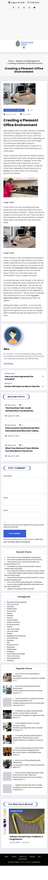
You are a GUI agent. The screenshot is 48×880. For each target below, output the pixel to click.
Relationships (12, 649)
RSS (39, 857)
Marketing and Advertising (16, 636)
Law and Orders (12, 631)
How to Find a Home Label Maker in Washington (24, 557)
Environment (11, 611)
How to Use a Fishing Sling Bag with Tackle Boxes (24, 582)
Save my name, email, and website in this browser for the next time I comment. (23, 526)
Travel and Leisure (13, 656)
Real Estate (11, 647)
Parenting (10, 640)
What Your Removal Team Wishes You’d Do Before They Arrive (22, 449)
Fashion (10, 613)
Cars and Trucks (13, 604)
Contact (14, 857)
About (6, 857)
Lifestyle (9, 633)
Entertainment (12, 609)
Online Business (12, 638)
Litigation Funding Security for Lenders (20, 589)
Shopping (10, 652)
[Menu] (24, 47)
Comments (7, 476)
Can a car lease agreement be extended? (19, 377)
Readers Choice (12, 645)
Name (5, 498)
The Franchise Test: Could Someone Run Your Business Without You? (19, 409)
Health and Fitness (13, 622)
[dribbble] (24, 7)
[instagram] (29, 7)
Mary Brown (11, 405)
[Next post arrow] (42, 386)
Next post (8, 383)
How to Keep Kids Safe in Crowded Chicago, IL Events (26, 571)
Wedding (10, 661)
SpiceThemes (36, 862)
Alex (31, 110)
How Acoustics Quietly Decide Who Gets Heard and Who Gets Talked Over (22, 429)
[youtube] (34, 7)
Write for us (23, 857)
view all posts (8, 363)
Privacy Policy (23, 859)
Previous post (10, 373)
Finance (10, 618)
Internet (9, 627)
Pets (8, 642)
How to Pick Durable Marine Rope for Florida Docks (24, 560)
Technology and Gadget (16, 654)
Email (5, 510)
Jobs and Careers (13, 629)
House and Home (13, 625)
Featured (10, 616)
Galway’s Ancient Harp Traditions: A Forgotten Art (21, 838)
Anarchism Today (13, 862)
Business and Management (14, 110)
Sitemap (32, 857)
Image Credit (8, 202)
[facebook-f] (13, 7)
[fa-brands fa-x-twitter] (19, 7)
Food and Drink (12, 620)
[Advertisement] (24, 25)
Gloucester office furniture (25, 268)
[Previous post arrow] (42, 376)
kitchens (6, 171)
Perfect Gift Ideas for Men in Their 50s (22, 386)
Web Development (13, 658)
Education (10, 607)
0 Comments (26, 114)
